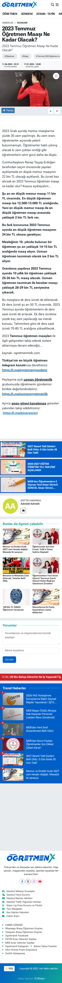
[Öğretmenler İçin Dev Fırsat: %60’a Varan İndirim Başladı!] (45, 536)
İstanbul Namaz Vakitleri (19, 898)
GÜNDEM (26, 13)
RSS (10, 968)
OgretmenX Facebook (16, 935)
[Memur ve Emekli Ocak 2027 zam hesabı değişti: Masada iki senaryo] (16, 536)
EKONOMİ (22, 22)
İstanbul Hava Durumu (18, 894)
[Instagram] (34, 881)
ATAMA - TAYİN (45, 13)
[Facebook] (22, 881)
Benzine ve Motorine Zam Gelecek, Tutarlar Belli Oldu (16, 578)
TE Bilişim (39, 978)
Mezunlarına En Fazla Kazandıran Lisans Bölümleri (43, 610)
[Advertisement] (31, 817)
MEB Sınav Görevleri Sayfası (19, 942)
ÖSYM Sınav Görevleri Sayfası (20, 939)
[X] (28, 881)
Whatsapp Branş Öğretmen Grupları (24, 928)
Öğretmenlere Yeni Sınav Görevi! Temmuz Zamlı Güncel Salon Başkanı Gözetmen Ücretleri (45, 579)
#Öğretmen (9, 56)
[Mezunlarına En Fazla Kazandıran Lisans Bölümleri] (45, 596)
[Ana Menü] (57, 4)
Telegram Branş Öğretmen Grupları (23, 932)
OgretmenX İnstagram (17, 946)
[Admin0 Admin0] (10, 505)
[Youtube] (39, 881)
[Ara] (52, 4)
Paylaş (9, 110)
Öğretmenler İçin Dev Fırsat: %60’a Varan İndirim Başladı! (43, 549)
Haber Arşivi (13, 916)
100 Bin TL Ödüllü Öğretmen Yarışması (13, 608)
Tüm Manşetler (14, 908)
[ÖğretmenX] (19, 5)
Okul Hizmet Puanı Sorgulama (21, 949)
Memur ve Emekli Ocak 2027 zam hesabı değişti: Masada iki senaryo (15, 549)
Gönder (9, 659)
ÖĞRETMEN (9, 13)
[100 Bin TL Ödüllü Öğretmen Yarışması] (16, 596)
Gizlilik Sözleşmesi (15, 953)
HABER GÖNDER (14, 925)
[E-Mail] (23, 510)
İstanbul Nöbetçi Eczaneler (21, 891)
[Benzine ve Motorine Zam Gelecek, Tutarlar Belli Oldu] (16, 565)
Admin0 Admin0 (30, 503)
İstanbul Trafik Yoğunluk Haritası (24, 901)
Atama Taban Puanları (45, 946)
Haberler (7, 22)
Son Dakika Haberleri (18, 912)
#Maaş (25, 56)
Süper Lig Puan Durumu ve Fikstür (24, 905)
